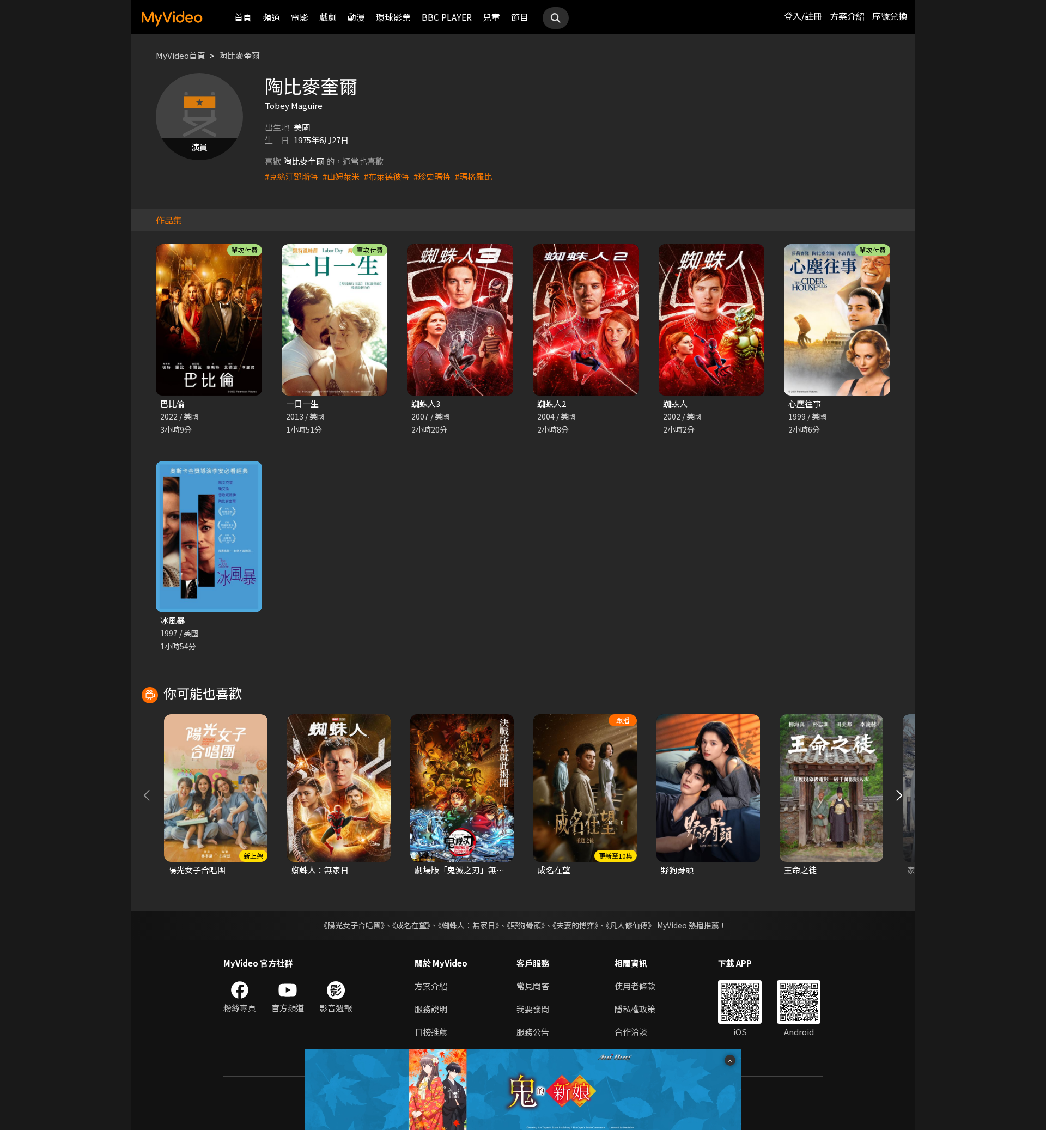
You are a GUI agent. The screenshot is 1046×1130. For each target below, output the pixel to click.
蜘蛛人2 (551, 403)
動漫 (356, 16)
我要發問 (532, 1008)
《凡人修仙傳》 (630, 925)
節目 (519, 16)
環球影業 (393, 16)
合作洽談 (631, 1031)
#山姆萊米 (341, 176)
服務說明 (431, 1008)
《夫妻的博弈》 (575, 925)
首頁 (243, 16)
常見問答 (532, 986)
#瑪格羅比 (473, 176)
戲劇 (328, 16)
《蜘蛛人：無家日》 (468, 925)
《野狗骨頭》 (526, 925)
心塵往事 (804, 403)
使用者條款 (635, 986)
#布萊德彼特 (386, 176)
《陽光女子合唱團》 (352, 925)
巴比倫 (172, 403)
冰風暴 (172, 620)
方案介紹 (847, 15)
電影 (299, 16)
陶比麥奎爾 (239, 55)
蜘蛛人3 (425, 403)
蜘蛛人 (675, 403)
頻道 (271, 16)
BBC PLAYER (447, 16)
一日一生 (302, 403)
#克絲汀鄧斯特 (291, 176)
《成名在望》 (411, 925)
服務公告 (532, 1031)
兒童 (491, 16)
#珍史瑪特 (432, 176)
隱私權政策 (635, 1008)
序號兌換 (889, 15)
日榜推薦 (431, 1031)
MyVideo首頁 (180, 55)
